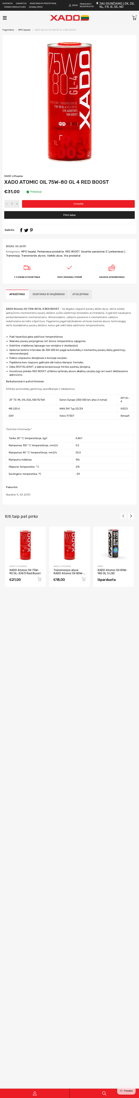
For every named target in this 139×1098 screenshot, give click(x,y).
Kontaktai (8, 3)
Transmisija (13, 255)
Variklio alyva (54, 255)
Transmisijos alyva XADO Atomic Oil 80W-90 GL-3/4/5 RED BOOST (68, 574)
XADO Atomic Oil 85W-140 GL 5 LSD (112, 571)
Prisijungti (86, 4)
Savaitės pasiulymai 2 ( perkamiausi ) (102, 251)
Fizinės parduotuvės (15, 7)
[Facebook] (21, 230)
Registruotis (87, 6)
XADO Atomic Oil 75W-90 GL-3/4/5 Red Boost (25, 571)
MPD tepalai (28, 251)
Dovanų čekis (35, 7)
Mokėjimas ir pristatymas (43, 3)
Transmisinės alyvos (33, 255)
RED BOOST (72, 251)
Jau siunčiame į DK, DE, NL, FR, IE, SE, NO (117, 5)
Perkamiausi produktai (50, 251)
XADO (100, 566)
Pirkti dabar (69, 215)
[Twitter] (26, 230)
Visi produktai (72, 255)
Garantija (21, 3)
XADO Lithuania (13, 176)
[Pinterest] (31, 230)
